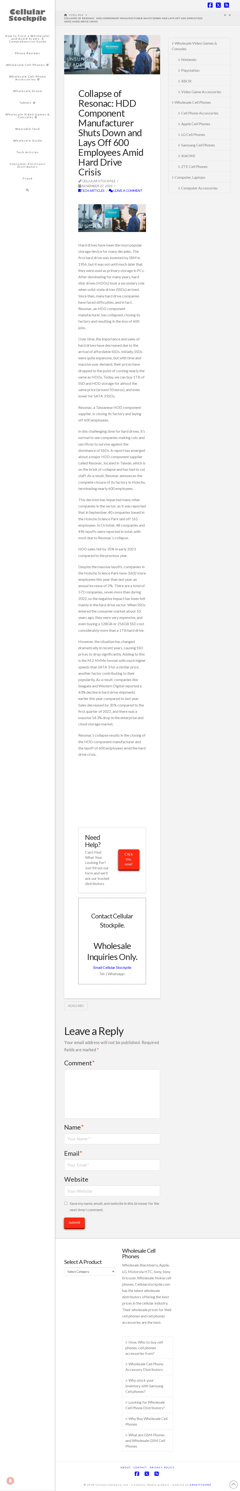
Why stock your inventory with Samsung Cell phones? (144, 1386)
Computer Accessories (199, 188)
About (125, 1467)
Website (76, 1179)
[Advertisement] (133, 201)
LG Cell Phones (193, 134)
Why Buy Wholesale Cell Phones (146, 1421)
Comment (79, 1063)
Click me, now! (128, 859)
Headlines (76, 1006)
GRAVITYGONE (200, 1484)
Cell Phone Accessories (199, 113)
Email (73, 1153)
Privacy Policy (162, 1467)
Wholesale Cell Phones (193, 102)
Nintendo (188, 59)
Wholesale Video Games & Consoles (194, 46)
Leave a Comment (127, 191)
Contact (140, 1467)
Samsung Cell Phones (198, 145)
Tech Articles (93, 191)
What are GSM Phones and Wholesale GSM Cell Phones (145, 1440)
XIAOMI (188, 155)
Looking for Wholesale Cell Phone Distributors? (145, 1405)
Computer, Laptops (190, 177)
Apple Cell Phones (195, 123)
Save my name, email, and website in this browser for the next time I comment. (114, 1206)
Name (73, 1127)
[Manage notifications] (10, 1480)
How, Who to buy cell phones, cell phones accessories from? (144, 1347)
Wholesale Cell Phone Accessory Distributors (144, 1367)
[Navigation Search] (27, 190)
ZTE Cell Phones (194, 166)
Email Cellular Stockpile (112, 967)
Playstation (190, 70)
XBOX (186, 81)
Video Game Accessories (201, 91)
